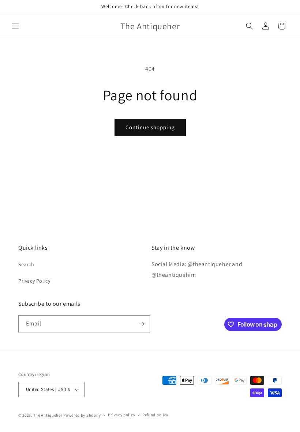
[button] (15, 26)
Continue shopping (150, 127)
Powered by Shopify (82, 415)
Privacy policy (121, 414)
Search (26, 264)
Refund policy (155, 414)
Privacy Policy (34, 281)
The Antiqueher (48, 415)
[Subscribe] (142, 323)
